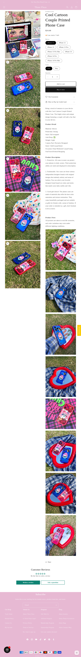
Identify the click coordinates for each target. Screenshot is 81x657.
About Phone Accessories (66, 618)
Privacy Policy (27, 623)
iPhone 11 (51, 43)
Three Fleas (43, 656)
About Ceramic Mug (65, 627)
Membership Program (47, 623)
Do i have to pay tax (29, 632)
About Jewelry (63, 614)
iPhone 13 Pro (63, 47)
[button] (4, 7)
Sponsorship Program (47, 627)
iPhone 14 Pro (52, 56)
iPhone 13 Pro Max (54, 51)
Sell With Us (45, 614)
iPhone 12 (62, 43)
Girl (49, 68)
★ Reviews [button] (79, 330)
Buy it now (61, 89)
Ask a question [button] (53, 582)
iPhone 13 (51, 47)
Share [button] (49, 562)
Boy (56, 68)
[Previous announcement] (4, 2)
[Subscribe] (56, 605)
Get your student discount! (49, 632)
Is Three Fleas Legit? (29, 618)
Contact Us (8, 623)
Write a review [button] (28, 582)
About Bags (62, 623)
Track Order (9, 614)
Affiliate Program (46, 618)
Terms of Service (28, 627)
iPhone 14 (68, 51)
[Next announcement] (77, 2)
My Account (8, 627)
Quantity (47, 73)
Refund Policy (9, 618)
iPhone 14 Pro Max (54, 60)
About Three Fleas (28, 614)
